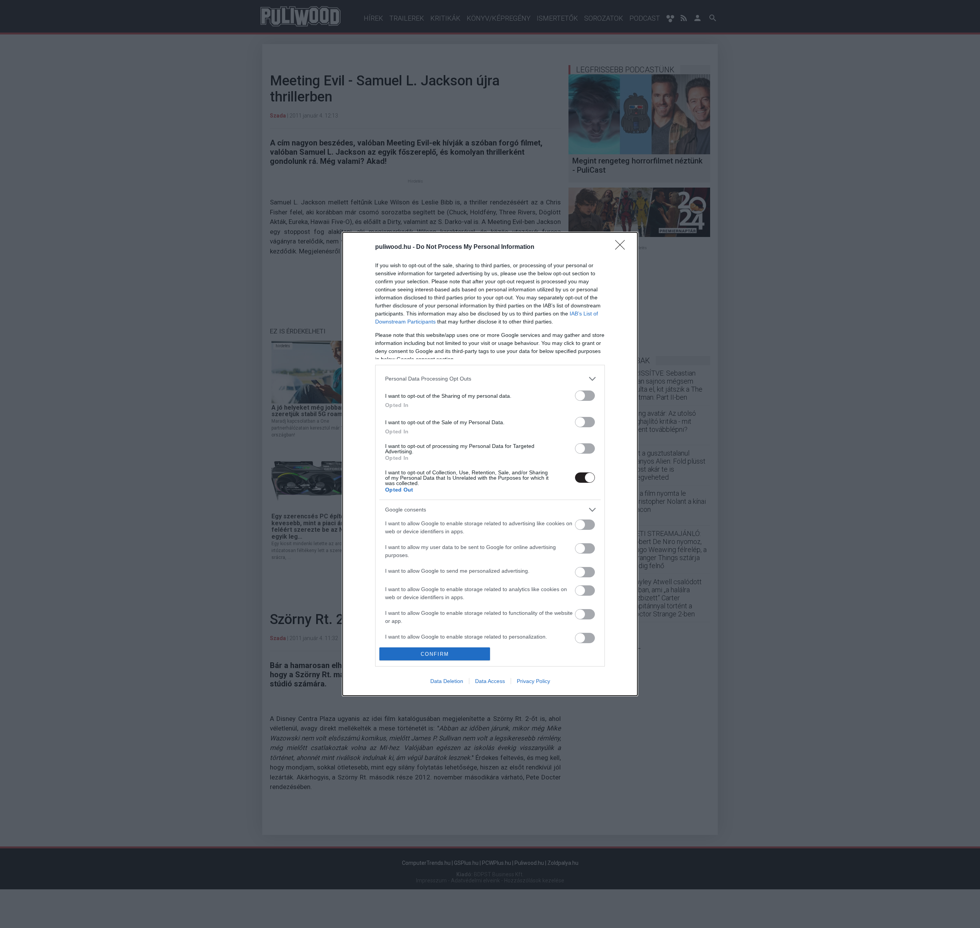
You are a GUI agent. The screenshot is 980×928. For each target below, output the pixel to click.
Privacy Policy (533, 681)
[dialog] (490, 464)
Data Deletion (446, 681)
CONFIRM (435, 654)
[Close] (622, 247)
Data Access (490, 681)
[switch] (585, 395)
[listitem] (490, 379)
